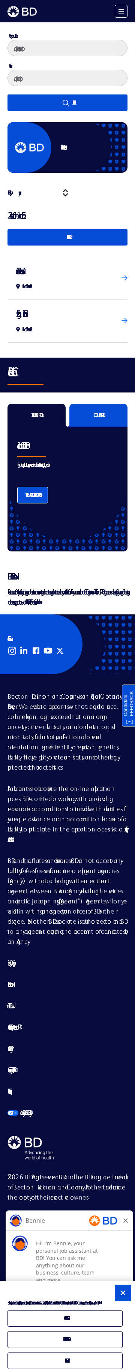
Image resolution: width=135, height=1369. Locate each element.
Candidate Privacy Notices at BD (13, 1027)
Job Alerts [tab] (98, 415)
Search (68, 102)
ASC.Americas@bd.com (26, 602)
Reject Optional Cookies (65, 1339)
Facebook (36, 650)
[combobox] (68, 78)
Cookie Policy (9, 1048)
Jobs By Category (10, 963)
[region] (67, 1325)
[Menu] (121, 11)
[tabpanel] (68, 483)
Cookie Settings (8, 1091)
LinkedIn (24, 650)
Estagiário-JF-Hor (20, 314)
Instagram (12, 650)
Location (9, 66)
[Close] (123, 1293)
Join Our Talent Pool (32, 495)
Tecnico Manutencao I (19, 271)
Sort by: (9, 192)
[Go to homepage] (22, 11)
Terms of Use (10, 1006)
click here (37, 602)
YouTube (48, 650)
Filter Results (67, 237)
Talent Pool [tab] (36, 415)
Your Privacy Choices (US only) (19, 1112)
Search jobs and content (12, 36)
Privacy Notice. (98, 1302)
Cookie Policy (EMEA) (10, 1070)
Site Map (9, 984)
